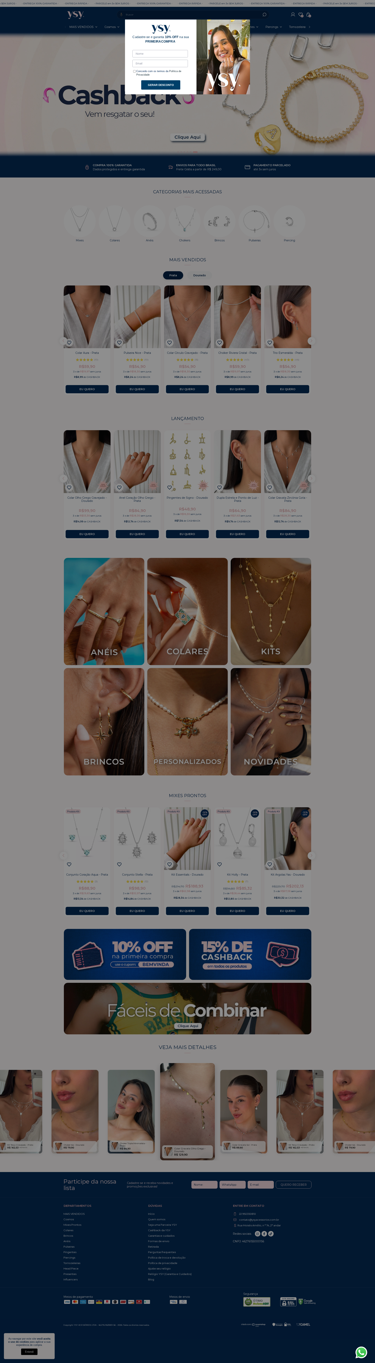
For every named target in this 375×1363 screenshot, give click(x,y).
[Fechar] (242, 27)
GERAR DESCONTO (161, 85)
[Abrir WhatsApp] (361, 1352)
